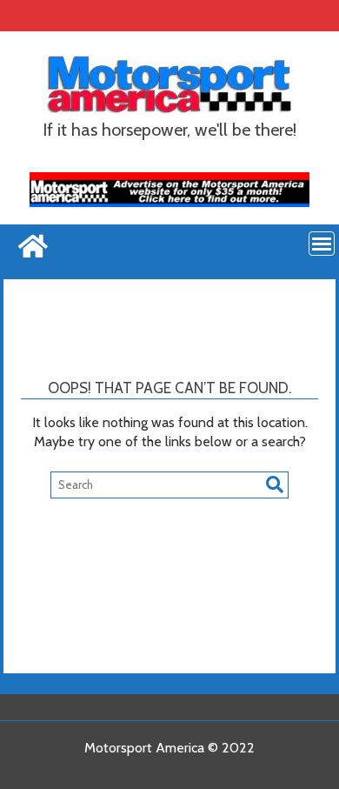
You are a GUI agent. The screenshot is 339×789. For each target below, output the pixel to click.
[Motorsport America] (31, 244)
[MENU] (322, 243)
